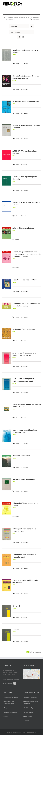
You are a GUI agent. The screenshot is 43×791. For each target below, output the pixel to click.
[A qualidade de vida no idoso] (6, 284)
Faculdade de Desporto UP (11, 697)
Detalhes (25, 64)
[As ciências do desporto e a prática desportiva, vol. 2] (6, 384)
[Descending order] (32, 26)
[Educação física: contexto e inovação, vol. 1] (6, 534)
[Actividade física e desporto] (6, 333)
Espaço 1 (16, 606)
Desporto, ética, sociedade (23, 479)
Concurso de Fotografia (10, 712)
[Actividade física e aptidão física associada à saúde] (6, 306)
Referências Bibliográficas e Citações (31, 702)
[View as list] (23, 37)
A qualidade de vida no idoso (24, 280)
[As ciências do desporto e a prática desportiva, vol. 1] (6, 358)
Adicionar (16, 64)
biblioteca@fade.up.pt (13, 679)
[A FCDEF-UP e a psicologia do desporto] (6, 155)
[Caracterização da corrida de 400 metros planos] (6, 408)
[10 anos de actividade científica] (6, 106)
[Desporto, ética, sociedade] (6, 484)
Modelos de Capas (29, 708)
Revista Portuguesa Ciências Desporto (9, 702)
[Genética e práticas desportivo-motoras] (6, 55)
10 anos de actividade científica (25, 102)
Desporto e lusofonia (21, 456)
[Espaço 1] (6, 611)
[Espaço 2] (6, 635)
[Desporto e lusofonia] (6, 461)
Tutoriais (26, 721)
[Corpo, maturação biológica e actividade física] (6, 435)
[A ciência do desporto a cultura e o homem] (6, 130)
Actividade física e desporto (24, 329)
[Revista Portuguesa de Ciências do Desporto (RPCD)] (6, 81)
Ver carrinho (35, 19)
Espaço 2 (16, 630)
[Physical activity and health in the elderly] (6, 585)
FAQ (5, 708)
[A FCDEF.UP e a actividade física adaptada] (6, 206)
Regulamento (28, 716)
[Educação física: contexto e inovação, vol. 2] (6, 559)
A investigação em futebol (23, 228)
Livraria (6, 716)
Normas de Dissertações (30, 697)
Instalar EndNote (28, 712)
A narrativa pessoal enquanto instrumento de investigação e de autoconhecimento (26, 254)
